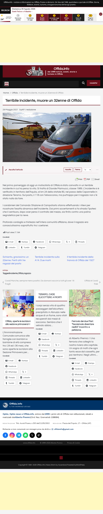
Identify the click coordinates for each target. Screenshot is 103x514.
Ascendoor (62, 465)
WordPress (80, 465)
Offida (5, 270)
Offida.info (61, 68)
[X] (32, 435)
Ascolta (68, 170)
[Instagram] (12, 435)
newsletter (93, 83)
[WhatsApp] (25, 435)
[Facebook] (5, 435)
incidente (13, 273)
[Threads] (39, 435)
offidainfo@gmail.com (63, 429)
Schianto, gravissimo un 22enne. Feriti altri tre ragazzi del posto (16, 260)
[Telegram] (18, 435)
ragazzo (27, 273)
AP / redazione (29, 110)
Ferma (77, 170)
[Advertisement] (51, 44)
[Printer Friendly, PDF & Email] (87, 179)
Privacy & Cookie (73, 443)
